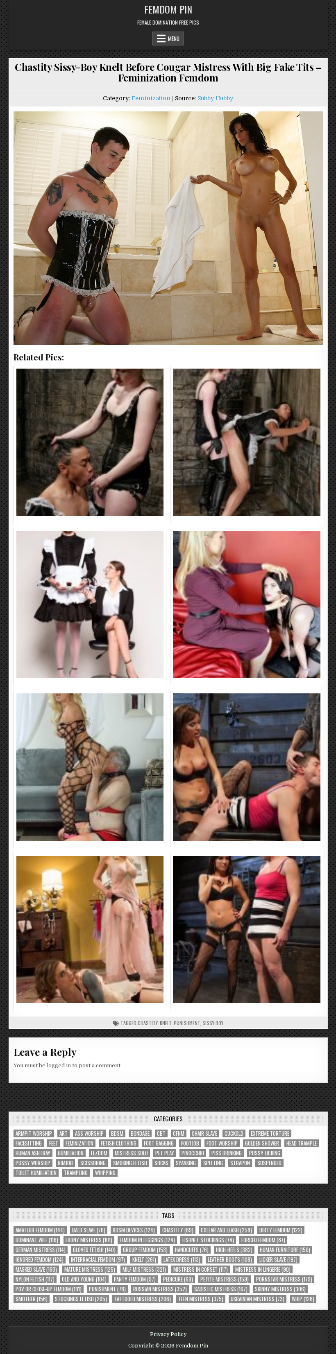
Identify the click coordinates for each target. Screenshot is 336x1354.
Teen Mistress (200, 1299)
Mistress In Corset (200, 1269)
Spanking (186, 1163)
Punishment (187, 1022)
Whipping (105, 1173)
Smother (32, 1299)
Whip (303, 1299)
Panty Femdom (135, 1279)
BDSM (117, 1133)
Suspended (269, 1163)
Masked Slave (36, 1269)
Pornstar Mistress (284, 1279)
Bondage (140, 1133)
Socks (161, 1163)
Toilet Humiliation (36, 1173)
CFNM (178, 1133)
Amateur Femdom (40, 1230)
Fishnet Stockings (208, 1240)
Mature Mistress (89, 1269)
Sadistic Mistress (220, 1289)
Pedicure (178, 1279)
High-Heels (234, 1250)
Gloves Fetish (94, 1250)
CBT (161, 1133)
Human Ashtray (33, 1153)
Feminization (151, 98)
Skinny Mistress (280, 1289)
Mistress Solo (131, 1153)
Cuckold (234, 1133)
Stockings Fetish (81, 1299)
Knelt (165, 1022)
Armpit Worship (34, 1133)
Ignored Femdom (40, 1259)
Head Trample (301, 1143)
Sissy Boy (212, 1022)
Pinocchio (193, 1153)
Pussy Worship (33, 1163)
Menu (173, 38)
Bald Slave (88, 1230)
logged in (59, 1065)
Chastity (147, 1022)
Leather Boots (230, 1259)
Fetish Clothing (118, 1143)
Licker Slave (278, 1259)
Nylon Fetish (35, 1279)
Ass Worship (89, 1133)
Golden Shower (262, 1143)
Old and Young (84, 1279)
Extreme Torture (270, 1133)
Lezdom (99, 1153)
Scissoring (93, 1163)
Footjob (190, 1143)
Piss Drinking (226, 1153)
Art (63, 1133)
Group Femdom (145, 1250)
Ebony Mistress (89, 1240)
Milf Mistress (144, 1269)
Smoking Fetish (130, 1163)
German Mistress (41, 1250)
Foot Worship (222, 1143)
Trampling (76, 1173)
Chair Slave (204, 1133)
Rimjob (65, 1163)
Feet (53, 1143)
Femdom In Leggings (147, 1240)
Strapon (240, 1163)
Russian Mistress (160, 1289)
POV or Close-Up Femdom (49, 1289)
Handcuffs (192, 1250)
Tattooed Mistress (142, 1299)
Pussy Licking (264, 1153)
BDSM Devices (134, 1230)
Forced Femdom (263, 1240)
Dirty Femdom (280, 1230)
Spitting (213, 1163)
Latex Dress (181, 1259)
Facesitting (29, 1143)
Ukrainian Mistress (257, 1299)
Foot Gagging (159, 1143)
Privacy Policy (168, 1334)
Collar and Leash (226, 1230)
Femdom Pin (168, 9)
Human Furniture (285, 1250)
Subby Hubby (215, 98)
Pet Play (164, 1153)
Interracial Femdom (98, 1259)
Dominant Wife (37, 1240)
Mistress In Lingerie (263, 1269)
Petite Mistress (224, 1279)
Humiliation (71, 1153)
